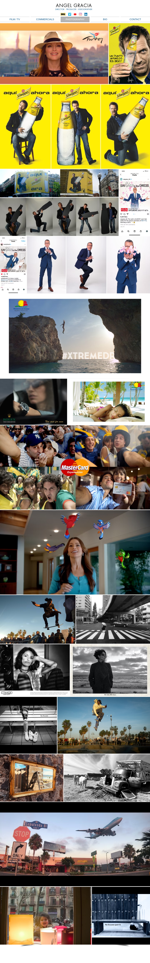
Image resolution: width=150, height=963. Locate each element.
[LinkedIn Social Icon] (85, 14)
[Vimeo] (69, 14)
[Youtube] (75, 14)
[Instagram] (80, 14)
